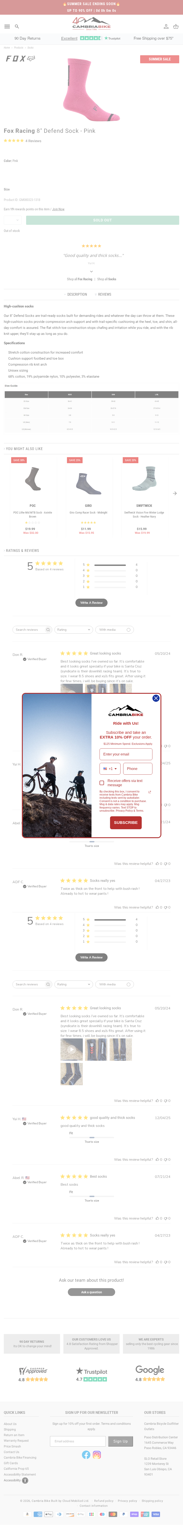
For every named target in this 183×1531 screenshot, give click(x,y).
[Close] (156, 698)
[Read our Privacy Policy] (149, 792)
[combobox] (110, 769)
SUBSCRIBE (126, 822)
